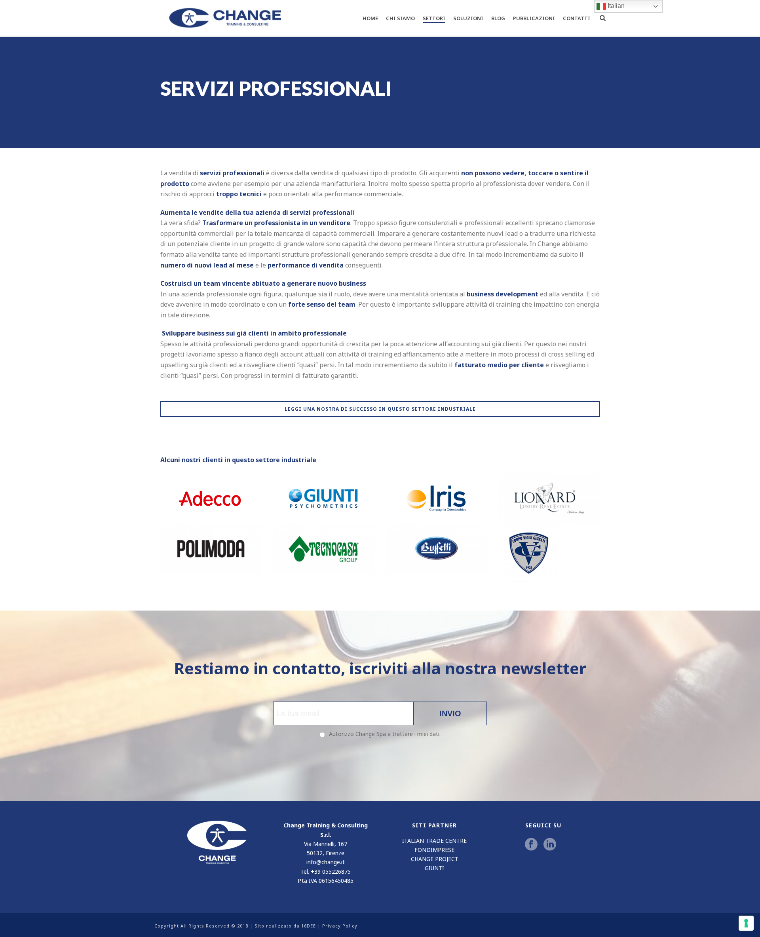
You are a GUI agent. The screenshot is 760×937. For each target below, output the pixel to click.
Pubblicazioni (534, 18)
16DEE (308, 926)
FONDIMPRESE (434, 850)
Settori (434, 18)
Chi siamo (400, 18)
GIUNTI (434, 868)
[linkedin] (549, 845)
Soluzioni (468, 18)
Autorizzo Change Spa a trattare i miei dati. (385, 734)
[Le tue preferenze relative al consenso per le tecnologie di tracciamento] (746, 923)
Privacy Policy (339, 926)
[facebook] (531, 845)
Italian (615, 5)
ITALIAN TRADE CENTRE (434, 840)
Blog (498, 18)
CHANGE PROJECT (434, 859)
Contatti (576, 18)
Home (370, 18)
